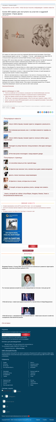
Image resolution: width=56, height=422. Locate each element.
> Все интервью (6, 323)
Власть (32, 362)
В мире (5, 362)
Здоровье (33, 373)
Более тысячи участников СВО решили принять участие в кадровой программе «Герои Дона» (29, 100)
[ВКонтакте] (40, 112)
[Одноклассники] (42, 112)
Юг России (5, 365)
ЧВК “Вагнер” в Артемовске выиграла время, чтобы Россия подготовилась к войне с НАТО (28, 98)
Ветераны (33, 367)
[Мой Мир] (44, 112)
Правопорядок (34, 365)
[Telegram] (52, 112)
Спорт (32, 376)
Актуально (5, 5)
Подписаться (26, 334)
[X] (38, 112)
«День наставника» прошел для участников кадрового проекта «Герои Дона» (25, 96)
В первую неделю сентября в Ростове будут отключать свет (19, 211)
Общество (33, 381)
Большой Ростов (27, 419)
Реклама (52, 419)
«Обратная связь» (20, 348)
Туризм (5, 376)
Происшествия (7, 380)
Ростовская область (8, 367)
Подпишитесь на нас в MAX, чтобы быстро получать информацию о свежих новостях (28, 7)
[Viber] (48, 112)
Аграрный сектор (7, 373)
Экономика (6, 371)
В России (5, 364)
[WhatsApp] (50, 112)
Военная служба (12, 5)
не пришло (25, 339)
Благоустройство (35, 371)
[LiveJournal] (46, 112)
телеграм (38, 57)
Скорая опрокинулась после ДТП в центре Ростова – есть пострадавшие (22, 206)
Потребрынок (6, 374)
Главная (38, 419)
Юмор (32, 385)
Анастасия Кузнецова (8, 86)
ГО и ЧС (5, 383)
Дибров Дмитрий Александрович (13, 101)
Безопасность (6, 381)
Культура (33, 374)
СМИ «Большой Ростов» (9, 350)
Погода (32, 380)
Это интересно (34, 383)
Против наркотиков (8, 385)
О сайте (45, 419)
